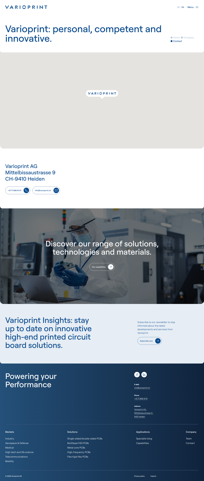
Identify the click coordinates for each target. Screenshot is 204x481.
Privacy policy (139, 476)
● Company (187, 37)
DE (178, 7)
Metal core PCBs (76, 447)
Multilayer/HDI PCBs (78, 443)
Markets (9, 431)
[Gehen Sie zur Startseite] (26, 7)
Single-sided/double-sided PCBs (84, 438)
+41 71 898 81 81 (140, 398)
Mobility (9, 461)
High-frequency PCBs (79, 452)
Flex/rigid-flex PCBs (77, 456)
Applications (143, 431)
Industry (9, 438)
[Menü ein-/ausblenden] (197, 7)
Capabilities (142, 443)
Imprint (153, 476)
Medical (9, 447)
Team (189, 438)
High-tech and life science (19, 452)
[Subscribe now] (150, 341)
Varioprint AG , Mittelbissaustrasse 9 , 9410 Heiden (143, 413)
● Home (175, 37)
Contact (190, 443)
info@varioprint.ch (142, 388)
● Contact (176, 41)
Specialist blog (144, 438)
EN (182, 7)
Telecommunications (16, 456)
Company (191, 431)
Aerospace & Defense (16, 443)
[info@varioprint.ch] (46, 190)
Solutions (72, 431)
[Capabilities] (102, 267)
